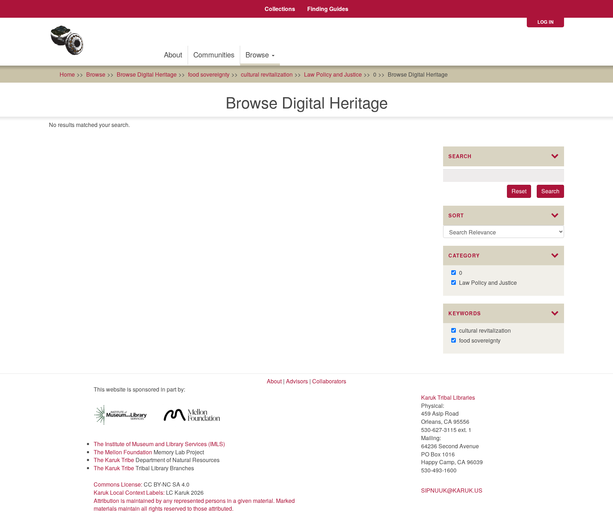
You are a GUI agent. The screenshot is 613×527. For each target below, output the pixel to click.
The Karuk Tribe (114, 460)
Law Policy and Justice (333, 74)
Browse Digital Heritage (147, 74)
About (173, 54)
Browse (258, 54)
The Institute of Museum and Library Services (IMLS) (159, 444)
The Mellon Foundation (123, 452)
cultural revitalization (267, 74)
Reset (519, 191)
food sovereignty (209, 74)
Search (550, 191)
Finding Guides (327, 9)
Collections (280, 9)
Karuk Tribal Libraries (448, 397)
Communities (213, 54)
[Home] (69, 41)
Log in (545, 21)
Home (67, 74)
